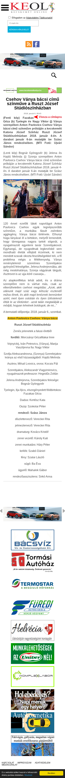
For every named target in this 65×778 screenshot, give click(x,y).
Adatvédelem (42, 763)
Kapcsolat (8, 763)
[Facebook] (36, 44)
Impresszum (24, 763)
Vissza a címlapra (50, 116)
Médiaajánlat (9, 765)
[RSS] (28, 44)
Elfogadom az (32, 17)
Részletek (28, 775)
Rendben (51, 773)
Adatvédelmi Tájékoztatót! (39, 17)
